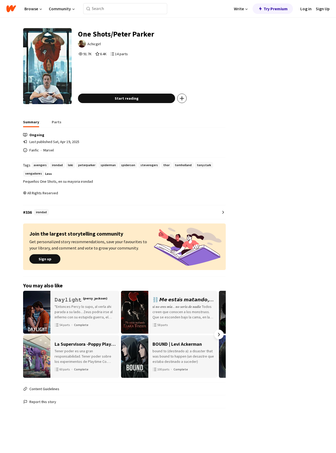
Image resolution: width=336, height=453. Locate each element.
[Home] (11, 8)
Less (48, 174)
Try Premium (276, 8)
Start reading (127, 98)
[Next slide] (219, 334)
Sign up (45, 259)
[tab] (31, 123)
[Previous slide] (30, 334)
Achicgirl (94, 44)
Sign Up (323, 8)
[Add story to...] (182, 98)
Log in (306, 8)
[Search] (88, 9)
